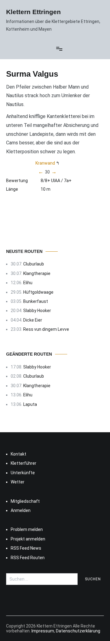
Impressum (42, 630)
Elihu (27, 282)
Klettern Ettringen (33, 11)
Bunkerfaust (35, 301)
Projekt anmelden (28, 538)
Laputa (30, 404)
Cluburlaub (33, 263)
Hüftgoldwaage (38, 292)
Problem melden (27, 529)
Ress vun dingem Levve (46, 329)
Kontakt (18, 454)
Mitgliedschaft (25, 501)
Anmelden (21, 510)
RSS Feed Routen (28, 557)
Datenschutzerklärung (78, 630)
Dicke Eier (32, 320)
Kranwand (45, 163)
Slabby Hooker (37, 310)
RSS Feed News (26, 548)
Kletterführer (23, 463)
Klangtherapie (36, 273)
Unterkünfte (23, 472)
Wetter (17, 481)
